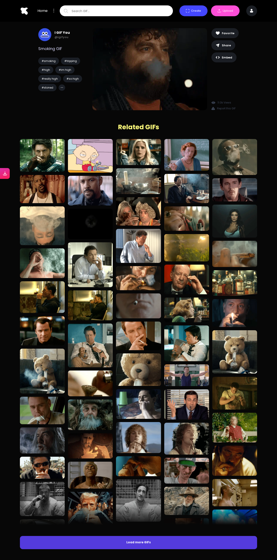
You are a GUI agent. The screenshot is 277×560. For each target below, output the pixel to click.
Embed (227, 57)
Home (42, 11)
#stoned (47, 87)
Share (226, 45)
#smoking (49, 61)
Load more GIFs (138, 542)
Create (196, 11)
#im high (65, 70)
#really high (50, 79)
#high (46, 70)
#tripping (70, 61)
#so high (72, 79)
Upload (228, 11)
